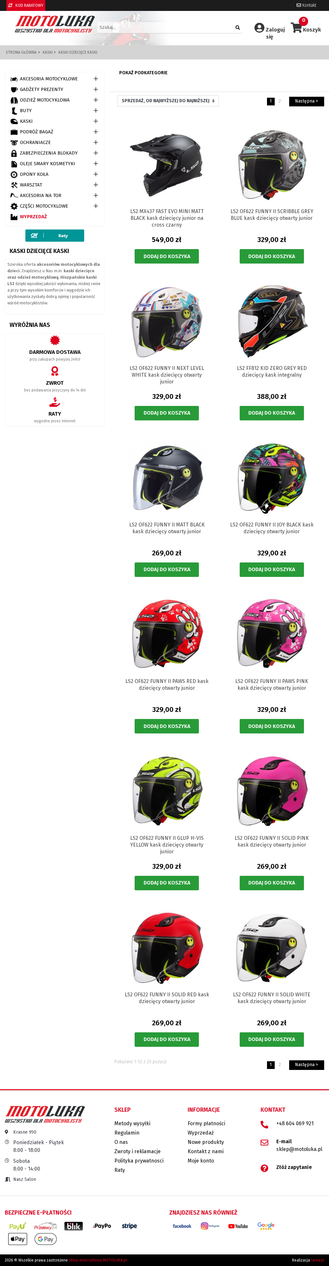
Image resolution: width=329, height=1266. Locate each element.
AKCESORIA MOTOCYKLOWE (49, 79)
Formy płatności (206, 1123)
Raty (119, 1170)
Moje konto (201, 1161)
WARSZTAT (31, 185)
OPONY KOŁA (34, 174)
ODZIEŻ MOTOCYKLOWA (45, 100)
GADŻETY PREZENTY (41, 89)
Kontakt (308, 5)
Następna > (306, 101)
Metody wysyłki (132, 1123)
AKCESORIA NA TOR (40, 195)
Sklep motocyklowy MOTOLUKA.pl (98, 1260)
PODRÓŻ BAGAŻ (36, 132)
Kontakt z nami (206, 1151)
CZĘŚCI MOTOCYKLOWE (44, 206)
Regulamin (126, 1133)
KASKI (26, 121)
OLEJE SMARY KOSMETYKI (47, 163)
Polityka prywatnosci (139, 1161)
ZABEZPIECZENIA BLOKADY (49, 153)
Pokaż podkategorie (143, 73)
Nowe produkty (206, 1142)
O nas (121, 1142)
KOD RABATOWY (28, 5)
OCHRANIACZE (35, 142)
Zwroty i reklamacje (137, 1151)
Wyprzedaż (33, 217)
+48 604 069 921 (295, 1123)
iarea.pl (317, 1260)
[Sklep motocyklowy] (55, 24)
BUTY (26, 110)
